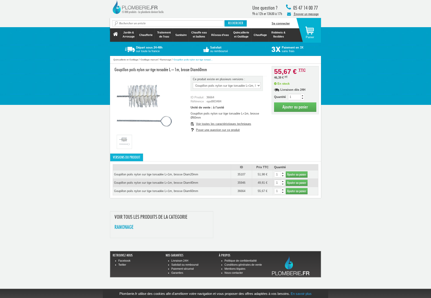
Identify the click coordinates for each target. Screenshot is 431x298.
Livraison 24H (179, 260)
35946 (241, 182)
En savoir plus (301, 294)
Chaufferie (146, 35)
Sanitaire (181, 35)
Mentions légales (234, 268)
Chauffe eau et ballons (199, 34)
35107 (241, 174)
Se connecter (281, 23)
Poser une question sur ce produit (218, 130)
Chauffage (260, 35)
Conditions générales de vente (243, 264)
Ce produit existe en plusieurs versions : (219, 79)
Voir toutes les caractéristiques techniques (223, 124)
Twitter (122, 264)
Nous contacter (233, 272)
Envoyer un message (306, 14)
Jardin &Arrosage (129, 34)
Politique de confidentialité (240, 260)
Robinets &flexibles (278, 34)
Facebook (124, 260)
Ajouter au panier (295, 107)
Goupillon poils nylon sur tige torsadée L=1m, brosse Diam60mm (156, 191)
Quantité (280, 97)
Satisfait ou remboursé (185, 264)
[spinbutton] (296, 97)
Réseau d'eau (220, 35)
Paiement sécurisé (182, 268)
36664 (241, 191)
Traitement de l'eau (164, 34)
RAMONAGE (124, 227)
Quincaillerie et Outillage (241, 34)
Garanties (177, 272)
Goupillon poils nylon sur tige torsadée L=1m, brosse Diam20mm (156, 174)
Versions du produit (126, 157)
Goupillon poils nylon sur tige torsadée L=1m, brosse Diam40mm (156, 182)
